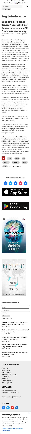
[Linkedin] (15, 183)
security (5, 166)
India (23, 158)
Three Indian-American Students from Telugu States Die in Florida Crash (14, 323)
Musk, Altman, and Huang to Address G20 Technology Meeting (15, 331)
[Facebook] (5, 183)
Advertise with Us (7, 381)
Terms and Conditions (9, 375)
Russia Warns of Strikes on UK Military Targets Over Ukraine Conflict (14, 346)
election (17, 158)
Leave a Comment (15, 166)
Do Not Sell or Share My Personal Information (12, 430)
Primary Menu (6, 9)
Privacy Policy (6, 372)
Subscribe (5, 379)
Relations (24, 162)
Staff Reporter (22, 34)
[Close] (29, 413)
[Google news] (25, 183)
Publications (6, 370)
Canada (9, 158)
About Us (5, 368)
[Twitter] (10, 183)
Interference (15, 162)
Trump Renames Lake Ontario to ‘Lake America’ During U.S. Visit (14, 338)
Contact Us (5, 377)
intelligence (6, 162)
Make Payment (7, 383)
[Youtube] (20, 183)
